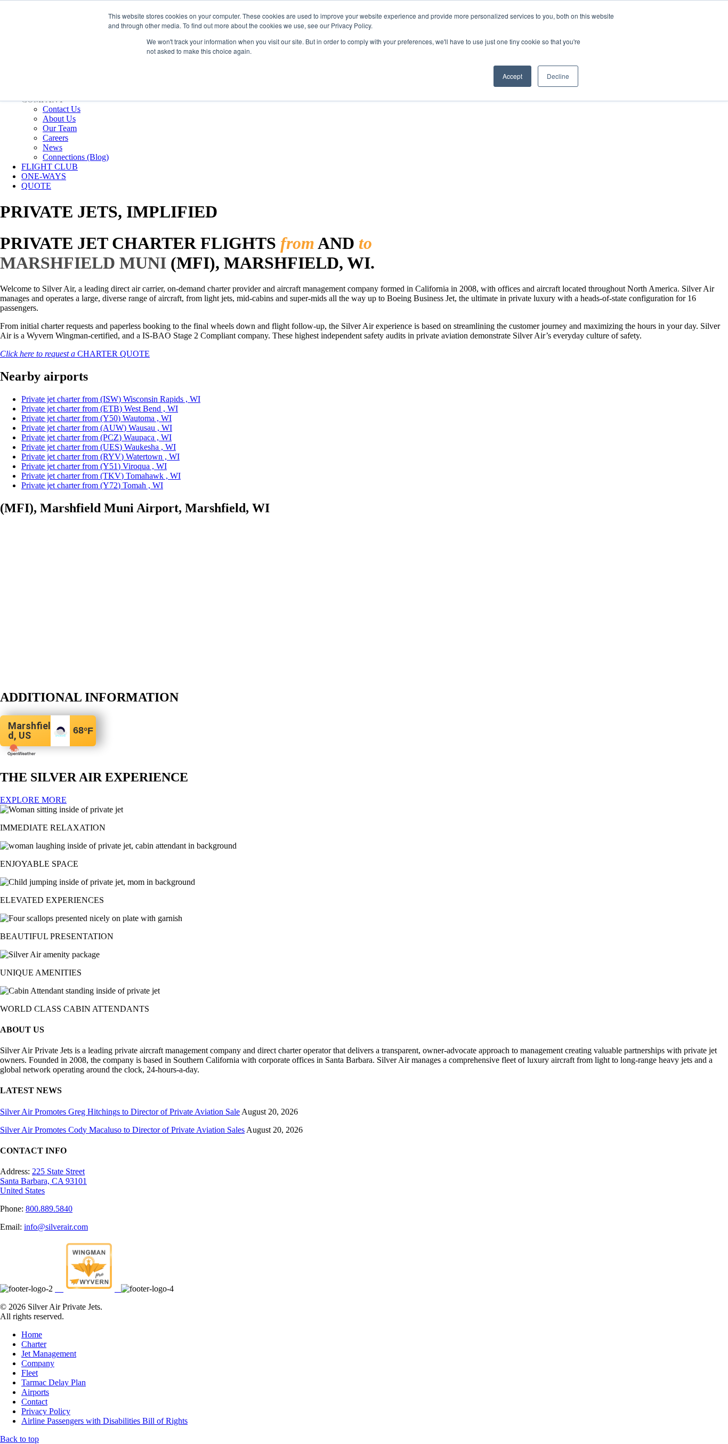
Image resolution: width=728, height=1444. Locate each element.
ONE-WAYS (43, 176)
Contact (34, 1401)
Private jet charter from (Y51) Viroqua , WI (94, 466)
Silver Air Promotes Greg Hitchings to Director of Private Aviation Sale (120, 1111)
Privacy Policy (45, 1411)
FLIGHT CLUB (49, 166)
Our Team (60, 128)
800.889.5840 (49, 1208)
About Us (59, 118)
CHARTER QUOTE (75, 353)
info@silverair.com (56, 1226)
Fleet (29, 1372)
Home (31, 1334)
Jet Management (48, 1353)
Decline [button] (558, 75)
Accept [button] (512, 75)
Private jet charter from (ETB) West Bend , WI (99, 408)
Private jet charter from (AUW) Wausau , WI (96, 427)
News (52, 147)
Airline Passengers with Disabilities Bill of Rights (104, 1420)
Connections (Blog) (76, 157)
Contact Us (61, 109)
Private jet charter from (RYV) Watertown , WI (100, 456)
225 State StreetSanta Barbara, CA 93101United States (43, 1181)
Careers (55, 137)
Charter (33, 1344)
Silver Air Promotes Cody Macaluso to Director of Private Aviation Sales (122, 1129)
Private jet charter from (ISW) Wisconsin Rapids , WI (110, 399)
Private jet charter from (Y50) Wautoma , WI (96, 418)
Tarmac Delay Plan (53, 1382)
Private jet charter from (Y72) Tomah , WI (92, 485)
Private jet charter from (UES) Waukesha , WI (98, 446)
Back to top (19, 1438)
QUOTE (36, 185)
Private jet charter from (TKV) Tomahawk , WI (101, 475)
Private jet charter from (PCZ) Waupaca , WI (96, 437)
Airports (35, 1392)
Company (37, 1363)
